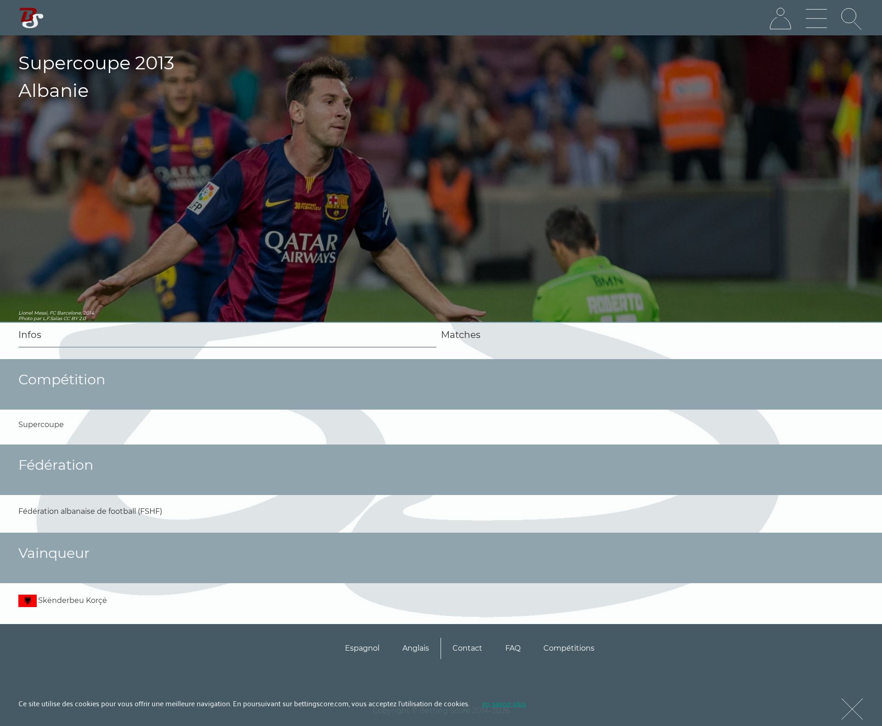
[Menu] (816, 19)
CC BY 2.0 (74, 318)
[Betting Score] (31, 18)
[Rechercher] (852, 19)
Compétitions (568, 648)
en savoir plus (504, 703)
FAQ (512, 648)
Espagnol (362, 648)
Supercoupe (41, 424)
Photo (25, 318)
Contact (467, 648)
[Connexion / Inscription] (780, 19)
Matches (461, 334)
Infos (29, 334)
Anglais (415, 648)
